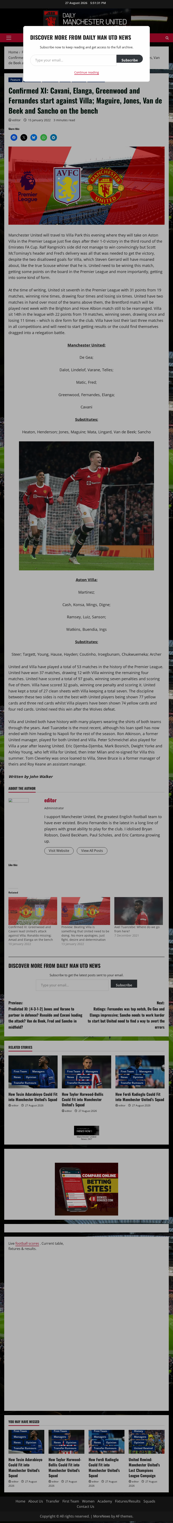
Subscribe (130, 60)
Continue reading (86, 72)
